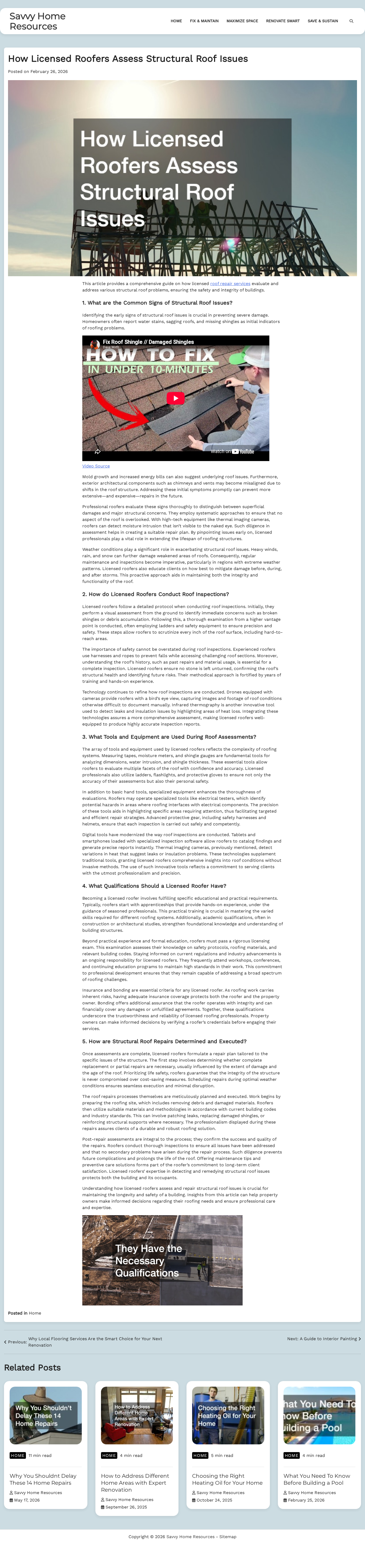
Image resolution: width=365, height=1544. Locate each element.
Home (176, 21)
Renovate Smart (283, 21)
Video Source (96, 466)
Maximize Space (242, 21)
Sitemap (227, 1536)
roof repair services (230, 283)
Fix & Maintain (204, 21)
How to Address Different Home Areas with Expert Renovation (135, 1483)
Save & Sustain (323, 21)
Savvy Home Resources (38, 21)
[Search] (351, 21)
